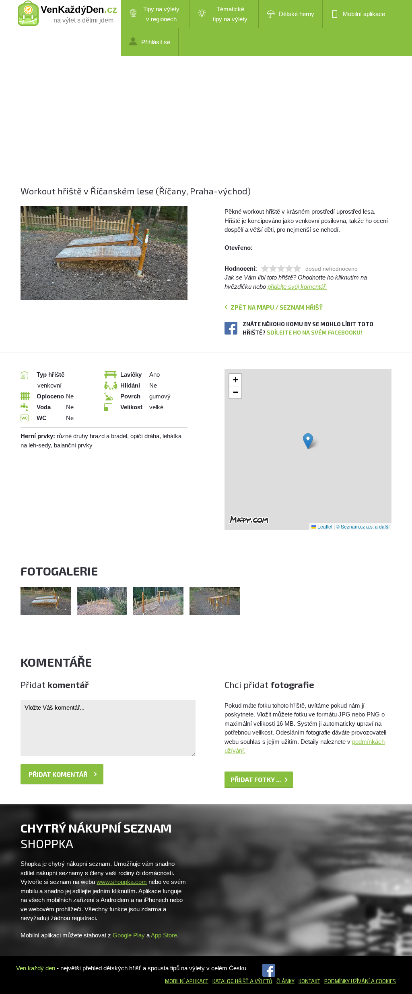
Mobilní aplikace (364, 13)
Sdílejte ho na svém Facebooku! (314, 332)
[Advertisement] (206, 128)
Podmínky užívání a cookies (360, 981)
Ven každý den (35, 968)
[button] (308, 441)
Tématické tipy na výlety (230, 14)
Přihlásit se (155, 42)
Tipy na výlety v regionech (161, 14)
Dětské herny (296, 13)
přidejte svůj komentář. (297, 286)
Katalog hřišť (230, 981)
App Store (164, 935)
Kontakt (309, 981)
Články (285, 981)
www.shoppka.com (122, 881)
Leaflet (324, 526)
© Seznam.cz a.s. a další (362, 526)
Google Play (129, 935)
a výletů (260, 981)
